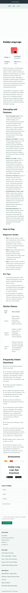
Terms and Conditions (8, 538)
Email (4, 494)
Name (4, 489)
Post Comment (7, 522)
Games (18, 6)
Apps (14, 6)
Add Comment (6, 504)
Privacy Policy (5, 540)
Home (9, 6)
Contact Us (5, 544)
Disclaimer (4, 535)
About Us (4, 542)
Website (5, 498)
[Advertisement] (14, 23)
